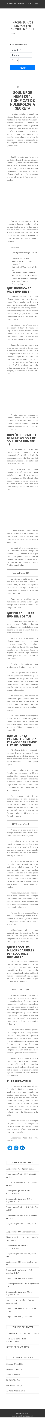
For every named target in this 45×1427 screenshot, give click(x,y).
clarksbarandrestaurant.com (22, 4)
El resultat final (17, 284)
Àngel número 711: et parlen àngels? (20, 1169)
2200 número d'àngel (20, 824)
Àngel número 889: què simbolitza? (19, 1317)
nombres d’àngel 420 (20, 573)
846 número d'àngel (14, 1385)
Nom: (12, 34)
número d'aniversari (29, 120)
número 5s (25, 939)
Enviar (22, 67)
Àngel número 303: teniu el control (19, 1278)
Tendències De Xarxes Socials (22, 1333)
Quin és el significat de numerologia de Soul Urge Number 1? (22, 261)
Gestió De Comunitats (17, 1347)
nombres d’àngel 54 (14, 1369)
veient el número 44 (14, 1375)
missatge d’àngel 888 (14, 1364)
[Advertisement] (22, 202)
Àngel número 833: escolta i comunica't (21, 1232)
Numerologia (23, 87)
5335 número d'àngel (20, 989)
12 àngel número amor (15, 1391)
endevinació (18, 565)
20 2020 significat (13, 1380)
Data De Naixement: (18, 45)
